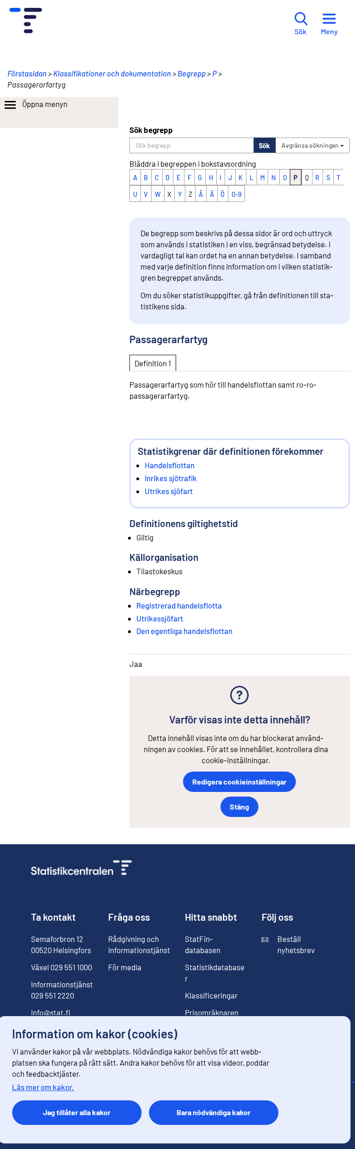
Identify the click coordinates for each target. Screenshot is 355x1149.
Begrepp (192, 73)
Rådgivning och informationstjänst (139, 944)
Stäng (239, 806)
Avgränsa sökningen (311, 145)
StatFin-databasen (202, 944)
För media (124, 967)
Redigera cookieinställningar (239, 781)
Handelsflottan (170, 465)
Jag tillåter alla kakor (76, 1112)
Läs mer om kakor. (43, 1087)
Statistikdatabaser (215, 972)
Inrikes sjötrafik (171, 478)
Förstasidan (27, 73)
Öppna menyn (44, 103)
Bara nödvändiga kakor (214, 1112)
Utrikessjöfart (159, 618)
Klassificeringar (211, 995)
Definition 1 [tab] (153, 363)
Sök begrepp (151, 129)
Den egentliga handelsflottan (184, 630)
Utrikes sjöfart (169, 491)
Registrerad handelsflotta (179, 605)
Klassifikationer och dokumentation (112, 73)
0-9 (236, 194)
